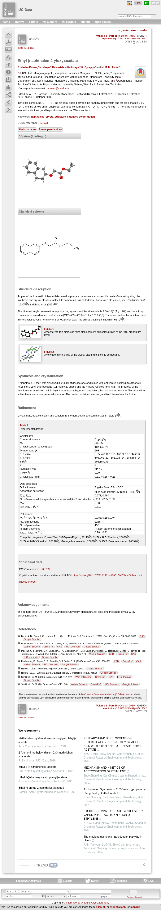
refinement (71, 415)
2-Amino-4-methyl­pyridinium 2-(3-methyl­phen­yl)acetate (45, 754)
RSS (151, 880)
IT (146, 3)
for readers (69, 21)
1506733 (44, 123)
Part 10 (113, 36)
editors (34, 21)
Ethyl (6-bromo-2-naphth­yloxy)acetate (41, 787)
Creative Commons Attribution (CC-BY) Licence (108, 694)
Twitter (95, 880)
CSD (111, 654)
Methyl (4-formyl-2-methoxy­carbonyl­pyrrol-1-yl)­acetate (47, 740)
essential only (118, 907)
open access (103, 21)
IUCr (138, 3)
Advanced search (134, 897)
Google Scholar (32, 639)
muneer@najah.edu (58, 88)
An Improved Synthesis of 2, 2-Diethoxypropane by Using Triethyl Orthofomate (115, 791)
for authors (50, 21)
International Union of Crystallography (87, 902)
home (7, 21)
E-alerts (67, 880)
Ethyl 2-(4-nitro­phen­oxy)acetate (37, 766)
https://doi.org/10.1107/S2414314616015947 (124, 38)
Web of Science (32, 646)
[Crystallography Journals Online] (129, 3)
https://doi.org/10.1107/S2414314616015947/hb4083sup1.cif (107, 575)
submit (86, 21)
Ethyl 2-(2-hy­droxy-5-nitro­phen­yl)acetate (42, 777)
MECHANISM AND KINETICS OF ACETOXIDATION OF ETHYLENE (105, 769)
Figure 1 (49, 329)
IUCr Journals (73, 646)
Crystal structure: (28, 575)
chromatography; (69, 390)
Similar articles (27, 129)
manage (135, 907)
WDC (155, 3)
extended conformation (81, 116)
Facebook (121, 880)
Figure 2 (49, 351)
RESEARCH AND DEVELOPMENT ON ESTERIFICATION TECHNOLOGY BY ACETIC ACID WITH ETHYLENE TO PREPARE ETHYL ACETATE (112, 744)
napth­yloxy (37, 116)
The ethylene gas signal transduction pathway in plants (113, 838)
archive (20, 21)
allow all (100, 907)
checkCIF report (28, 581)
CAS (142, 636)
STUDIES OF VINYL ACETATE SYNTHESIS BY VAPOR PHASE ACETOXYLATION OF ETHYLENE (113, 815)
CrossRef (48, 646)
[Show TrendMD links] (144, 864)
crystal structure (56, 116)
